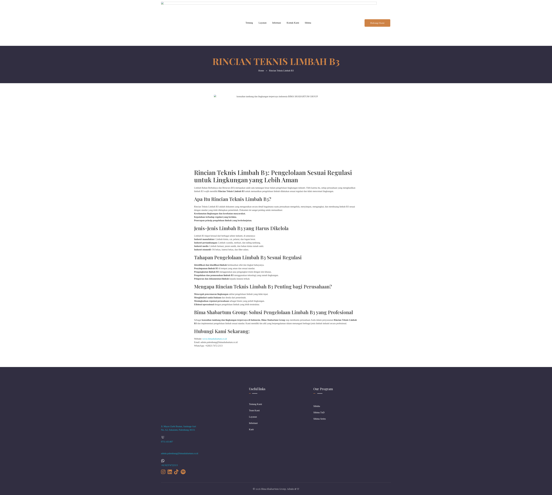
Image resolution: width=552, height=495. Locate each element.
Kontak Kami (293, 23)
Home (261, 70)
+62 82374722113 (169, 465)
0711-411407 (167, 441)
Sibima (308, 23)
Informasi (276, 23)
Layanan (263, 23)
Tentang (249, 23)
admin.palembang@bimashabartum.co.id (179, 453)
